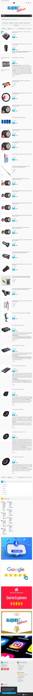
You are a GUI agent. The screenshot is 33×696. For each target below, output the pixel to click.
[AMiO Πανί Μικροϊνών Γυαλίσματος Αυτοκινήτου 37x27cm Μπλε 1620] (6, 158)
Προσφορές (16, 22)
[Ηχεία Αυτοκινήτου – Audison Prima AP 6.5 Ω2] (6, 436)
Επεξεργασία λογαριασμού (21, 665)
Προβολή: (3, 28)
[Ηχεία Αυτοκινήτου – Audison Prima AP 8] (6, 461)
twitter (5, 669)
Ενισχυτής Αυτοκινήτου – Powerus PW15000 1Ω (4, 522)
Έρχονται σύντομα (26, 22)
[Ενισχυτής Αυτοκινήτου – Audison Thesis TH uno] (8, 525)
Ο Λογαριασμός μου (27, 3)
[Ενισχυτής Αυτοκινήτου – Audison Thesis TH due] (1, 513)
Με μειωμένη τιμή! (5, 22)
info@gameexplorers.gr (4, 666)
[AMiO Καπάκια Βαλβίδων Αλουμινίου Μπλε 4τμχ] (6, 121)
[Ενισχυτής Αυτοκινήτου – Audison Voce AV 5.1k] (8, 509)
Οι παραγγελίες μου (20, 668)
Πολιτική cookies (20, 681)
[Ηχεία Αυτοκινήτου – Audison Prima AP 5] (6, 413)
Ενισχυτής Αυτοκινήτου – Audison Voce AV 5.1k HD (10, 504)
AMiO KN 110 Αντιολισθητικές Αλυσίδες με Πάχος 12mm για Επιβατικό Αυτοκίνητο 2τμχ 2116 (20, 228)
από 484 (24, 28)
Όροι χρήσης (19, 678)
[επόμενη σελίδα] (30, 28)
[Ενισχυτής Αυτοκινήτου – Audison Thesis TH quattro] (8, 517)
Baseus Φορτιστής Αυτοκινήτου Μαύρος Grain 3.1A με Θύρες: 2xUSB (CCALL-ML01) (4, 505)
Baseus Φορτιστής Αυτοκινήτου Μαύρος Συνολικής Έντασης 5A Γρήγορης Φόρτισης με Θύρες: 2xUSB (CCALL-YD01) (21, 252)
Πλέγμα (4, 28)
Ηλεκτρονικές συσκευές (5, 19)
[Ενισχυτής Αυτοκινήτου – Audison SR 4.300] (6, 329)
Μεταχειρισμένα (16, 25)
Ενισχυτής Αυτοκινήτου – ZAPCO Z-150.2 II (18, 57)
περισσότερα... (13, 361)
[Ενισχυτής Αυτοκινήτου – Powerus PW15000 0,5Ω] (1, 528)
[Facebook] (16, 548)
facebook (2, 669)
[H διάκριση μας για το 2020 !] (16, 622)
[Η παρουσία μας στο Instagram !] (16, 647)
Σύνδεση (31, 3)
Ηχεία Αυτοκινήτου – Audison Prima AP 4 (18, 389)
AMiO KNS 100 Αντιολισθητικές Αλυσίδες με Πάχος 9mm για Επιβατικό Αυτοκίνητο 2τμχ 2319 (20, 179)
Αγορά (13, 37)
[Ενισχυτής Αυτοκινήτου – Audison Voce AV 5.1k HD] (8, 502)
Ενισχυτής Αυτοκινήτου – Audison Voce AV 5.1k (10, 511)
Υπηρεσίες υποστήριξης (5, 686)
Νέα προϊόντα (21, 22)
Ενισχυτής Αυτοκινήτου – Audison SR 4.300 (18, 325)
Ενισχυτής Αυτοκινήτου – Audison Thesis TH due (19, 365)
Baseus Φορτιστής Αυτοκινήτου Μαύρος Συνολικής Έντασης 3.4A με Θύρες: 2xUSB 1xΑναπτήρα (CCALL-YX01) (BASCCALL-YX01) (21, 289)
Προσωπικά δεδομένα (20, 680)
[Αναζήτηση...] (14, 3)
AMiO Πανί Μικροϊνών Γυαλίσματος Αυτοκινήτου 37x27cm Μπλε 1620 (22, 154)
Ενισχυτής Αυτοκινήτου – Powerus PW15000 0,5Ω (4, 530)
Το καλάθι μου (20, 669)
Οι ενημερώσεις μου (20, 667)
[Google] (16, 573)
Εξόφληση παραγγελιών (21, 677)
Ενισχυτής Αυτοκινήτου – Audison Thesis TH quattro (10, 519)
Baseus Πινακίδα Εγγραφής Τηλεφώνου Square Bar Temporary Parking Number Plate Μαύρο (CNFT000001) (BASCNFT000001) (21, 277)
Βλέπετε (19, 28)
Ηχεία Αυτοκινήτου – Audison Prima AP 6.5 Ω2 (18, 431)
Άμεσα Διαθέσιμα (11, 22)
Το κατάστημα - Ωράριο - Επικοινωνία (22, 674)
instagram (8, 669)
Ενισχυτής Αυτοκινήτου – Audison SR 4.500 (18, 345)
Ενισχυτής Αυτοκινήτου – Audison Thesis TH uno (10, 527)
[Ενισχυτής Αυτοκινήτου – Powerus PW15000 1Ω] (1, 520)
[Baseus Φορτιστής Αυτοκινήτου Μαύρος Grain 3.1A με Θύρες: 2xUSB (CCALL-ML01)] (6, 268)
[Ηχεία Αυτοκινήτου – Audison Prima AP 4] (6, 393)
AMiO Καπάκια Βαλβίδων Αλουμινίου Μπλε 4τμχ (19, 117)
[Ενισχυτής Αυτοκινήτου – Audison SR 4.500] (6, 349)
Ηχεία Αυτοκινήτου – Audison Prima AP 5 (18, 409)
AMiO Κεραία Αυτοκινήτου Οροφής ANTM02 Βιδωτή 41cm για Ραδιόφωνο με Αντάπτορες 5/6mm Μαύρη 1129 (21, 167)
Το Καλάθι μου (29, 3)
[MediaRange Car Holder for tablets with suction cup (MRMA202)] (6, 317)
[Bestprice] (16, 597)
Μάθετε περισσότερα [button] (8, 690)
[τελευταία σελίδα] (29, 28)
